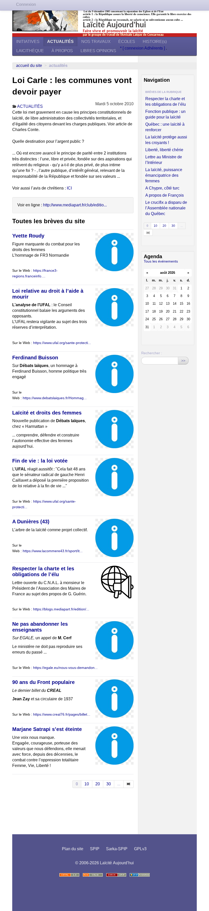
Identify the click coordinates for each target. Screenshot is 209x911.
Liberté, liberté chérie (164, 150)
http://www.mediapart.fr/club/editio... (75, 205)
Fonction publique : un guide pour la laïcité (165, 114)
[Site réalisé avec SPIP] (139, 875)
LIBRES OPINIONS (98, 51)
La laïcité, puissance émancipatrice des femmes (163, 175)
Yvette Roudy (28, 236)
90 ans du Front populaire (43, 682)
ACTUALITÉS (60, 41)
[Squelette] (116, 875)
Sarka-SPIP (116, 849)
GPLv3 (140, 849)
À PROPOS (62, 51)
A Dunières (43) (30, 521)
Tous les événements (161, 261)
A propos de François (164, 195)
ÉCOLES (126, 41)
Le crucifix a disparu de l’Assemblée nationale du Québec (166, 208)
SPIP (94, 849)
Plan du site (72, 849)
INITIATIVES (28, 41)
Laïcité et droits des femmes (47, 413)
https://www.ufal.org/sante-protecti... (62, 343)
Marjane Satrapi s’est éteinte (47, 729)
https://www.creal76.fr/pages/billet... (61, 714)
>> (183, 361)
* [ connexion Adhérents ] (143, 48)
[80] (129, 784)
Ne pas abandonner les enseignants (40, 627)
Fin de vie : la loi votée (40, 461)
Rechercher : (151, 353)
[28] (148, 232)
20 (97, 784)
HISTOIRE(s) (155, 41)
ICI (69, 188)
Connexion (26, 4)
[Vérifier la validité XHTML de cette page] (69, 875)
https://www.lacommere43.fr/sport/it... (53, 551)
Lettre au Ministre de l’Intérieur (163, 160)
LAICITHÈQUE (30, 51)
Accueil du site (29, 65)
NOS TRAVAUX (96, 41)
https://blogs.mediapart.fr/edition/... (61, 609)
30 (108, 784)
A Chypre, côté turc (162, 188)
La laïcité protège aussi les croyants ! (166, 140)
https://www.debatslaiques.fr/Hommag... (55, 398)
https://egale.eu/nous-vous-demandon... (65, 668)
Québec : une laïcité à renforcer (165, 127)
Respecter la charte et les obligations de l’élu (43, 571)
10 (86, 784)
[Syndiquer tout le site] (93, 875)
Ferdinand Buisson (35, 357)
